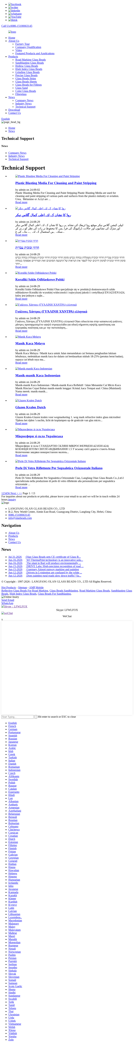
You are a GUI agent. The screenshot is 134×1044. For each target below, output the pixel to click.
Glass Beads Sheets (26, 81)
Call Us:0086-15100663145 (16, 25)
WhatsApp (7, 603)
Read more (21, 202)
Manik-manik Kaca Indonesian (37, 375)
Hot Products (8, 587)
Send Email (7, 600)
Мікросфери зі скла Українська (39, 436)
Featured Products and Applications (34, 53)
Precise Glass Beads (26, 75)
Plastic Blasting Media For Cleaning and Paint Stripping (55, 183)
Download (14, 109)
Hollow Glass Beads (26, 65)
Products (13, 56)
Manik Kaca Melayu (30, 343)
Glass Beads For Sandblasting (54, 593)
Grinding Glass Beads (27, 72)
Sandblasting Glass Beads (29, 62)
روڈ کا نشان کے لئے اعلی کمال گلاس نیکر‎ (43, 215)
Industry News (23, 103)
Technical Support (25, 106)
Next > (14, 493)
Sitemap (22, 587)
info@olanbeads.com (20, 518)
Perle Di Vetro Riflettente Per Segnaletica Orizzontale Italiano (59, 468)
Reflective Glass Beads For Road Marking (24, 590)
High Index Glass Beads (28, 69)
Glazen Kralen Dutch (30, 407)
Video (18, 50)
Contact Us (14, 112)
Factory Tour (22, 43)
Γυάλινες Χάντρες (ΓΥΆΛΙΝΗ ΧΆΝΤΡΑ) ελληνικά (51, 311)
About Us (13, 40)
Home (11, 37)
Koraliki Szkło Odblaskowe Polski (39, 279)
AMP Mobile (36, 587)
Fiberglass (21, 94)
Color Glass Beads (25, 91)
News (11, 97)
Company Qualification (28, 47)
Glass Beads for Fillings (28, 84)
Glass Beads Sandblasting (64, 590)
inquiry (12, 499)
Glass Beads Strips (25, 78)
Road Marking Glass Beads (30, 59)
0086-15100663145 (19, 514)
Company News (24, 100)
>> (20, 493)
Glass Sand (21, 87)
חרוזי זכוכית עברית (27, 247)
